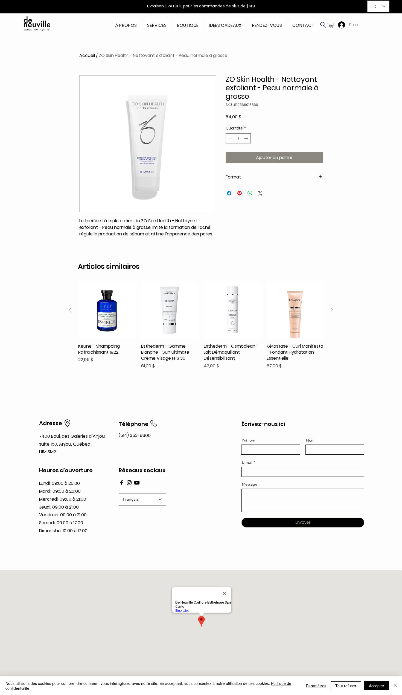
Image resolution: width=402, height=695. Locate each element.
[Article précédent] (70, 310)
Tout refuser (345, 685)
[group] (201, 325)
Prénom (248, 440)
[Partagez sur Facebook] (229, 193)
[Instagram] (129, 483)
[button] (126, 23)
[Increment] (246, 138)
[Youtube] (137, 483)
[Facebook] (121, 483)
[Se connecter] (340, 25)
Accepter (376, 685)
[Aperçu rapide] (107, 310)
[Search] (323, 25)
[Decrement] (229, 138)
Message (249, 484)
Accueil (87, 55)
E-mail (247, 462)
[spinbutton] (238, 138)
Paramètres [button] (316, 685)
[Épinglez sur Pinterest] (239, 193)
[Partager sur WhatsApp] (250, 193)
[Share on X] (260, 193)
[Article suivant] (331, 310)
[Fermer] (395, 686)
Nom (310, 440)
